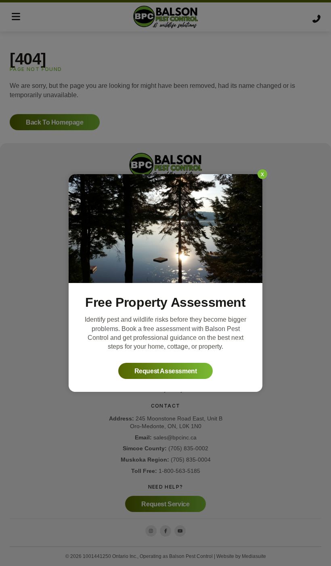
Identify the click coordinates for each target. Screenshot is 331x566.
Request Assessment (165, 371)
